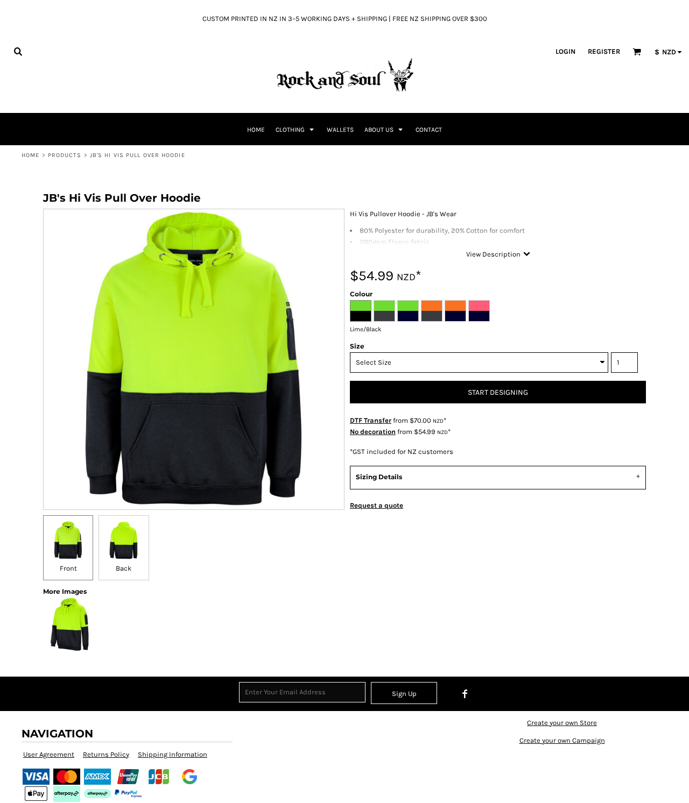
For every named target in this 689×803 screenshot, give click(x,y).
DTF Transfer (370, 420)
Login (565, 51)
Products (65, 155)
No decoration (373, 432)
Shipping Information (172, 754)
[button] (17, 51)
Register (604, 51)
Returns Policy (106, 754)
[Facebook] (465, 693)
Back (123, 568)
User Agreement (48, 754)
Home (30, 155)
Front (68, 568)
